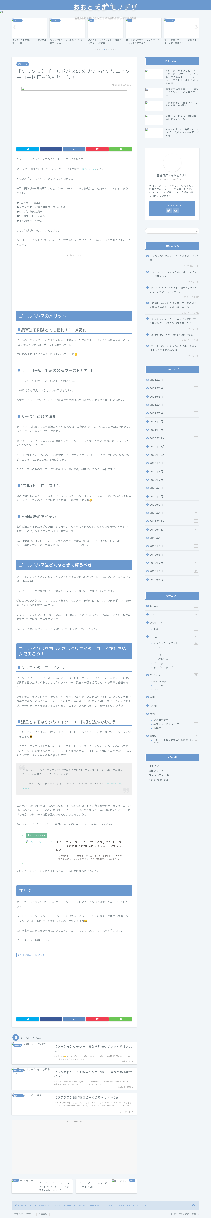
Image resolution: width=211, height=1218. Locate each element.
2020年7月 (173, 480)
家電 (173, 697)
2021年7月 (173, 380)
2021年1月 (173, 430)
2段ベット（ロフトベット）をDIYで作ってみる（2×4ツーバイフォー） (173, 289)
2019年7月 (173, 563)
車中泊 (173, 736)
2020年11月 (173, 446)
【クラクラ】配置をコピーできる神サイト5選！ (174, 258)
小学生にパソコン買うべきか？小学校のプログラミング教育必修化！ (173, 348)
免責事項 (43, 1214)
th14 (160, 647)
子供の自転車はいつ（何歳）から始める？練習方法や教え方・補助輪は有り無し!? (173, 305)
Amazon (173, 606)
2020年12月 (173, 438)
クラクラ (40, 955)
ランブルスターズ (175, 667)
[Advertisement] (74, 281)
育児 (173, 714)
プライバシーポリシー (24, 1214)
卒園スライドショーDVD (175, 724)
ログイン (153, 766)
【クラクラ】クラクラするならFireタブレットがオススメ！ (173, 274)
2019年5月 (173, 579)
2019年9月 (173, 546)
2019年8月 (173, 554)
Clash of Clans (25, 955)
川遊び (175, 628)
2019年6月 (173, 571)
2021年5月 (173, 396)
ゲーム (173, 636)
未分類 (173, 706)
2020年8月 (173, 471)
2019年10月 (173, 538)
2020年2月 (173, 504)
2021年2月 (173, 421)
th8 (159, 655)
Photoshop (175, 681)
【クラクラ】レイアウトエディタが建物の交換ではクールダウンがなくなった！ (173, 321)
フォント (175, 685)
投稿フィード (156, 770)
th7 (159, 651)
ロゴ (175, 689)
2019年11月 (173, 529)
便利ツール (22, 64)
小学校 (175, 728)
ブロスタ (175, 663)
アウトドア (173, 623)
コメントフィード (158, 775)
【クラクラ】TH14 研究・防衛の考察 (171, 334)
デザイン (173, 675)
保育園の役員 (175, 720)
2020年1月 (173, 513)
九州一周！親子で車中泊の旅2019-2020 (175, 742)
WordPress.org (158, 780)
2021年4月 (173, 405)
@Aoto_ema (89, 169)
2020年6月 (173, 488)
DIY (173, 614)
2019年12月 (173, 521)
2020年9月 (173, 463)
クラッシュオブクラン (175, 642)
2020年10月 (173, 455)
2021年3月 (173, 413)
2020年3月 (173, 496)
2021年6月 (173, 388)
